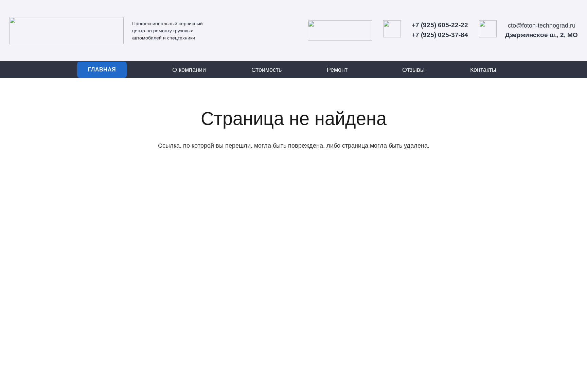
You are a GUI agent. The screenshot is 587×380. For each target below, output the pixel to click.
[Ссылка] (66, 30)
